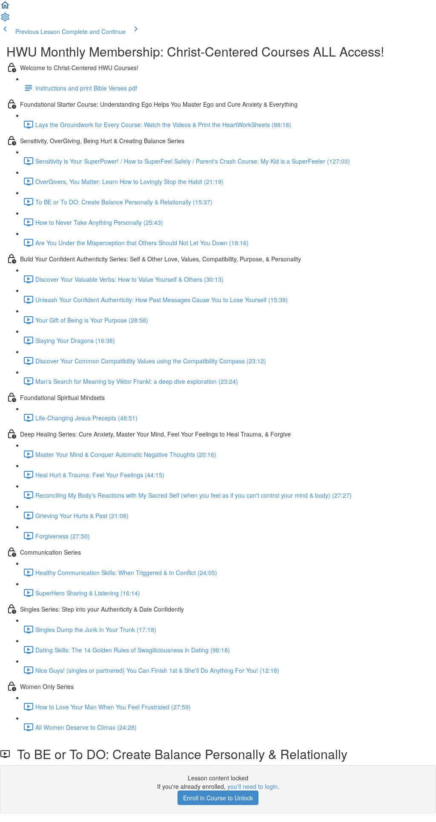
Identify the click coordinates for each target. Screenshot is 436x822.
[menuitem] (5, 19)
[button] (5, 7)
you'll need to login (252, 786)
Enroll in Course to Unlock (218, 798)
